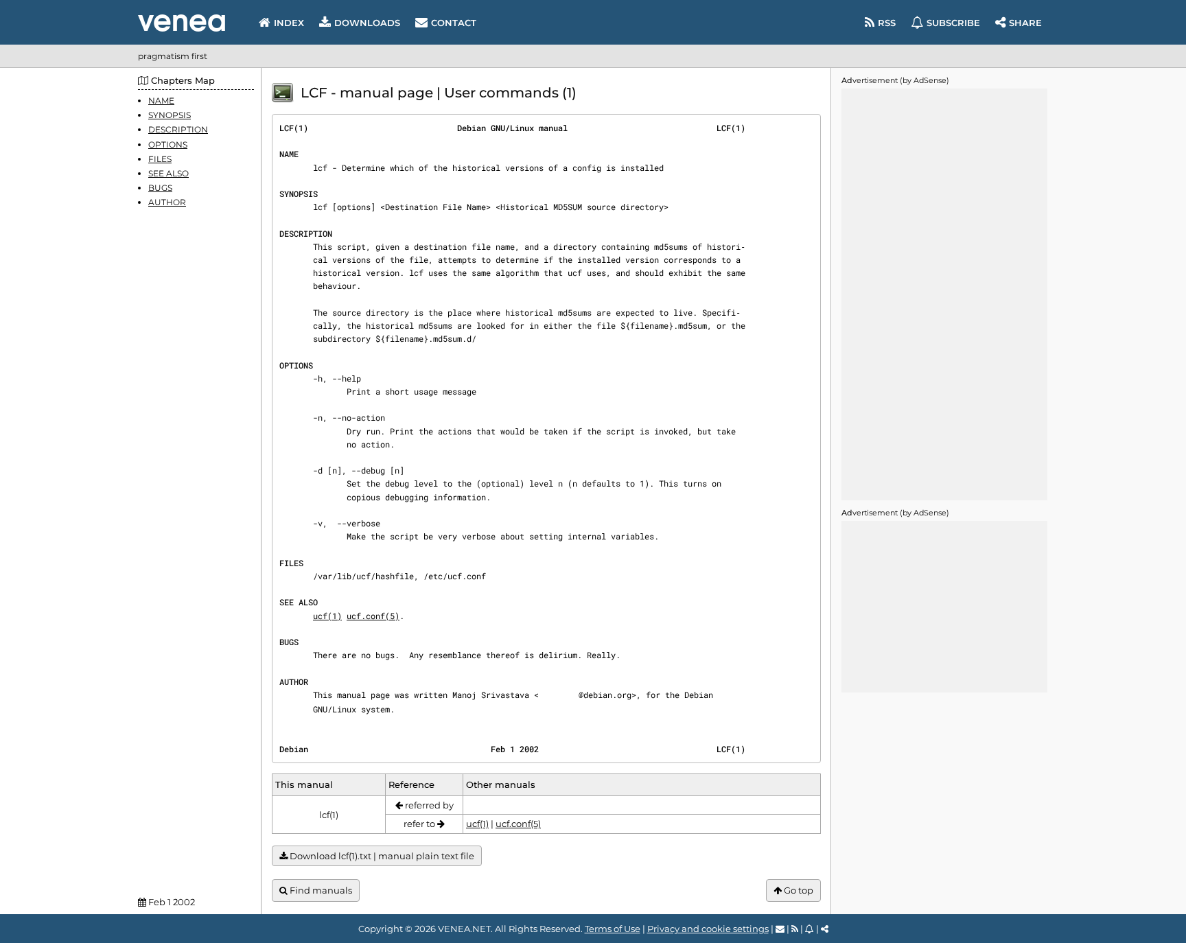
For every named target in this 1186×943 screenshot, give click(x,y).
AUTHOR (167, 202)
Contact (453, 22)
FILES (160, 159)
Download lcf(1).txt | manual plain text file (381, 855)
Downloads (367, 22)
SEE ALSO (168, 173)
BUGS (160, 188)
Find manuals (320, 890)
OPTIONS (167, 144)
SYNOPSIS (169, 115)
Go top (797, 890)
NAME (161, 100)
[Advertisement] (944, 294)
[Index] (181, 23)
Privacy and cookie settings (708, 928)
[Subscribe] (809, 928)
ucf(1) (327, 615)
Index (289, 22)
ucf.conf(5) (373, 615)
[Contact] (780, 928)
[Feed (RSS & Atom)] (794, 928)
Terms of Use (612, 928)
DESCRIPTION (178, 129)
